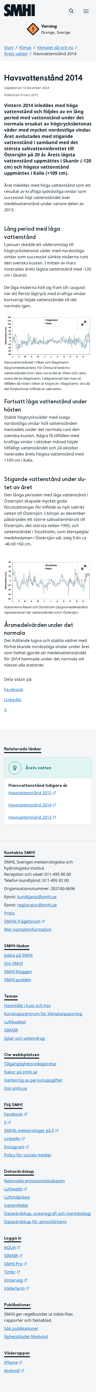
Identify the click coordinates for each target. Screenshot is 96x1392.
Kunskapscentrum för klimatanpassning (43, 1013)
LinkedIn (17, 700)
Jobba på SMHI (18, 955)
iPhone (38, 1362)
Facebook (17, 689)
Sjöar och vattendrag (24, 1038)
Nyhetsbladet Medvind (26, 1336)
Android (39, 1370)
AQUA (37, 1247)
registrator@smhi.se (37, 905)
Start (9, 47)
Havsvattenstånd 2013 (32, 817)
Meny (86, 16)
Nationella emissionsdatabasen (34, 1181)
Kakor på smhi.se (20, 1072)
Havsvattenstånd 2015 (32, 793)
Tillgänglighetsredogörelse (30, 1064)
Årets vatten (16, 53)
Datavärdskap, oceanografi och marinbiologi (47, 1213)
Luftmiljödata (17, 1197)
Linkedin (39, 1138)
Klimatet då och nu (55, 47)
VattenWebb (16, 1205)
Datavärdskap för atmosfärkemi (35, 1221)
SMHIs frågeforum (48, 921)
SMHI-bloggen (18, 971)
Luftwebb (40, 1189)
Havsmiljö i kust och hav (27, 1005)
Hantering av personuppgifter (33, 1080)
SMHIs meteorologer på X (48, 1130)
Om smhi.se (15, 1088)
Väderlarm (41, 1288)
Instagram (41, 1147)
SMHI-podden (17, 979)
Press (9, 913)
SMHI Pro (40, 1264)
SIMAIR (11, 1030)
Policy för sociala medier (27, 1155)
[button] (71, 11)
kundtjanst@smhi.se (37, 896)
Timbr (37, 1272)
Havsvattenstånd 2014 (32, 805)
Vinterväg (41, 1280)
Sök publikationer (21, 1328)
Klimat (25, 47)
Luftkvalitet (15, 1022)
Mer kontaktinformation (27, 929)
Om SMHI (13, 963)
